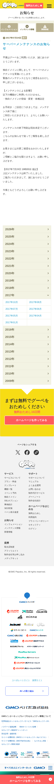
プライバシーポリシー (39, 521)
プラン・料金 (10, 481)
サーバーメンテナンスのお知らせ (26, 46)
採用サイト (37, 680)
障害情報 (8, 532)
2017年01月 (11, 322)
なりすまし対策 (40, 741)
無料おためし (33, 5)
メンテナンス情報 (12, 528)
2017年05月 (11, 315)
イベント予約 (10, 493)
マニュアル (34, 481)
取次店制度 (9, 547)
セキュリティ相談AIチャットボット (14, 730)
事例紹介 (8, 504)
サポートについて (37, 478)
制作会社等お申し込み (14, 554)
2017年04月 (35, 315)
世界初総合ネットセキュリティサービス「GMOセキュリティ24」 (25, 721)
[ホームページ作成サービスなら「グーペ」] (15, 5)
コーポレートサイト (21, 680)
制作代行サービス (37, 493)
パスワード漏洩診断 (8, 727)
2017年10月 (11, 302)
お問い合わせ (35, 489)
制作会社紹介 (35, 500)
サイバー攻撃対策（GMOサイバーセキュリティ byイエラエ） (24, 737)
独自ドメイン (10, 497)
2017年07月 (11, 309)
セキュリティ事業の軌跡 (10, 744)
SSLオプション (11, 500)
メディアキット (11, 558)
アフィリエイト (11, 551)
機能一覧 (8, 489)
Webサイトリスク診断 (27, 727)
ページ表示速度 (11, 512)
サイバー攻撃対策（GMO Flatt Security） (16, 741)
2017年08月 (35, 302)
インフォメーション (13, 524)
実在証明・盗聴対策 (8, 734)
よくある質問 (35, 485)
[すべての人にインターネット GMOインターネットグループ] (23, 767)
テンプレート (10, 485)
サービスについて (12, 478)
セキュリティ (35, 525)
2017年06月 (35, 309)
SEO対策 (8, 508)
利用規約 (33, 517)
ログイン (33, 528)
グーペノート (35, 497)
